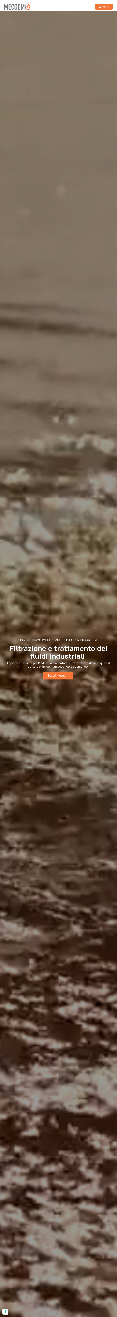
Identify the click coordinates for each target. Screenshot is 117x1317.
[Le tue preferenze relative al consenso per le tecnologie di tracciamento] (5, 1312)
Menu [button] (104, 7)
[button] (58, 675)
